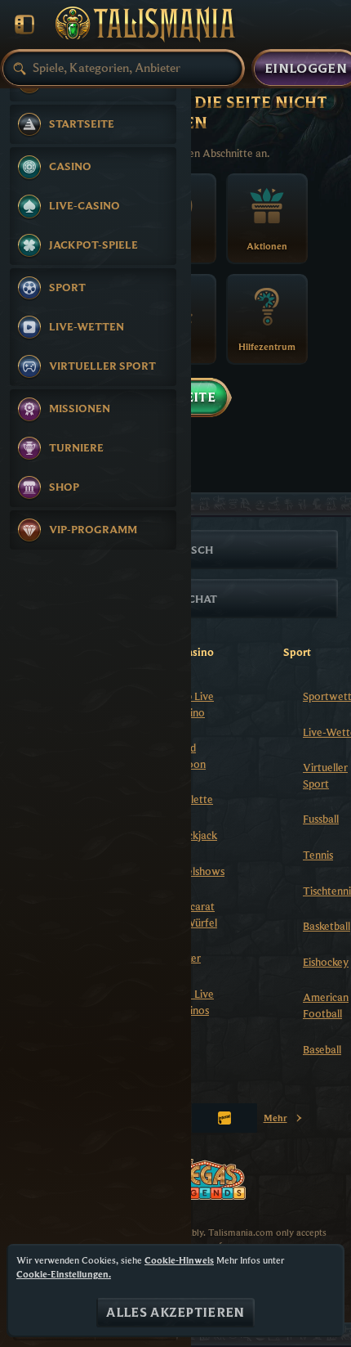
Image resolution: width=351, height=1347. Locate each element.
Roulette (193, 799)
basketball (326, 925)
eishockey (326, 961)
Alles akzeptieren (175, 1312)
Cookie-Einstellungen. (63, 1274)
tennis (318, 854)
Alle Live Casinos (193, 1001)
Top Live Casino (193, 704)
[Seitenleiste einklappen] (24, 24)
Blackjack (195, 835)
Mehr (284, 1120)
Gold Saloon (189, 755)
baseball (322, 1049)
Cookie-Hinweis (179, 1260)
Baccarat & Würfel (195, 914)
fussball (321, 818)
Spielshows (198, 871)
